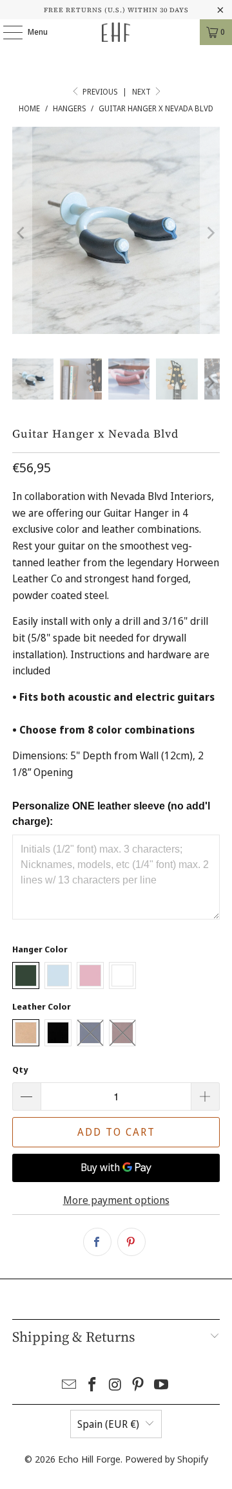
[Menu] (6, 32)
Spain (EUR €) (108, 1424)
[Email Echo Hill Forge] (69, 1385)
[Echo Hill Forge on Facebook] (92, 1385)
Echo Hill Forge (89, 1458)
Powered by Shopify (166, 1458)
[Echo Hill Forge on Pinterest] (138, 1385)
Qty (20, 1069)
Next (142, 91)
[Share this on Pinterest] (131, 1242)
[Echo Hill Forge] (116, 32)
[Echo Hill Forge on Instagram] (115, 1385)
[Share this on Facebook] (97, 1242)
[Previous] (22, 233)
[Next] (210, 233)
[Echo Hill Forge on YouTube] (161, 1385)
